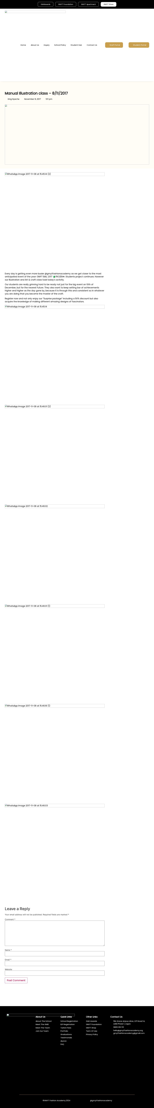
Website (8, 969)
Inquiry (46, 45)
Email (8, 960)
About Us (35, 45)
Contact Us (92, 45)
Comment (10, 919)
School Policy (60, 45)
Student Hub (76, 45)
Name (8, 950)
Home (23, 45)
